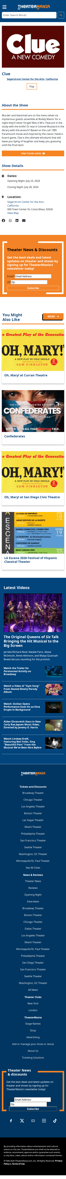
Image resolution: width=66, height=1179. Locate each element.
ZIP (9, 282)
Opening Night (33, 894)
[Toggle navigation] (2, 6)
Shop (33, 1030)
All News (33, 990)
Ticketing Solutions (33, 1057)
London (33, 1010)
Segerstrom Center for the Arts (25, 202)
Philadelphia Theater (33, 833)
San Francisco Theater (33, 840)
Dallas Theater (33, 928)
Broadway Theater (33, 793)
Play (31, 86)
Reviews (33, 888)
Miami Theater (33, 827)
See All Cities (33, 867)
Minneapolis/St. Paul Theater (33, 861)
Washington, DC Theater (33, 854)
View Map (13, 213)
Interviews (33, 901)
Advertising (33, 1037)
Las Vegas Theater (33, 820)
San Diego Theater (33, 962)
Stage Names (33, 1023)
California (52, 79)
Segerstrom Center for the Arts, (26, 79)
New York (33, 1003)
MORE (52, 316)
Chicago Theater (33, 799)
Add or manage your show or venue (33, 1044)
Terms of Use (18, 1163)
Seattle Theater (33, 847)
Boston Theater (33, 813)
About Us (33, 1051)
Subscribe (33, 288)
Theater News (33, 881)
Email (11, 276)
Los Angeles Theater (33, 806)
